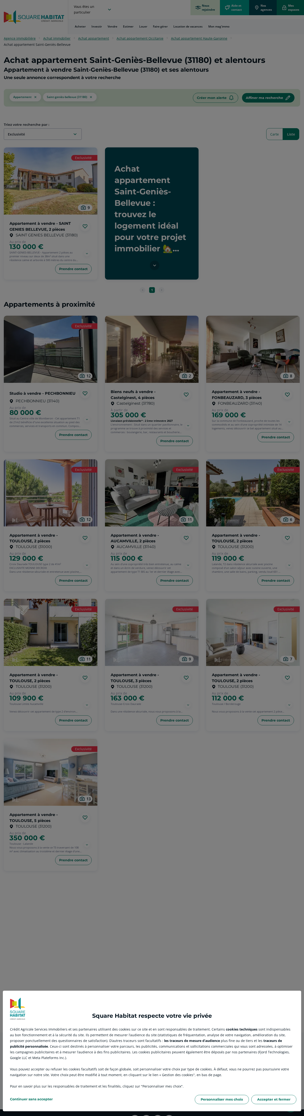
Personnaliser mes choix (222, 1099)
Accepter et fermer (273, 1099)
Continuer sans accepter (31, 1099)
